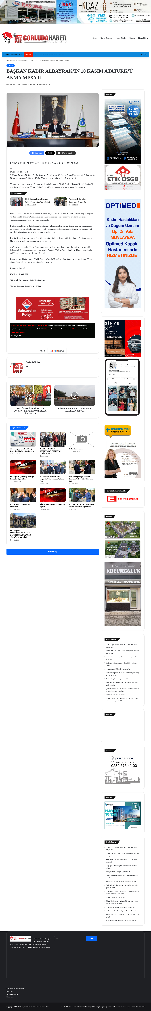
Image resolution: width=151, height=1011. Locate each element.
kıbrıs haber (10, 991)
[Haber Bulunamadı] (82, 439)
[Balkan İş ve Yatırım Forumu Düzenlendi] (23, 495)
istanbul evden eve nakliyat (15, 988)
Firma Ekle (142, 38)
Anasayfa (11, 60)
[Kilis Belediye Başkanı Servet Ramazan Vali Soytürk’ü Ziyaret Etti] (82, 467)
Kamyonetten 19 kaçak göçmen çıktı (118, 669)
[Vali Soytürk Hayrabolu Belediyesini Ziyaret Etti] (60, 201)
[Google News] (57, 350)
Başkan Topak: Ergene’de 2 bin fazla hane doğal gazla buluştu (54, 54)
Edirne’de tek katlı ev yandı (115, 695)
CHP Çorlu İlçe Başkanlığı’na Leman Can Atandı (122, 911)
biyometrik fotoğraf (12, 994)
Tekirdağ (18, 60)
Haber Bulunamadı (76, 449)
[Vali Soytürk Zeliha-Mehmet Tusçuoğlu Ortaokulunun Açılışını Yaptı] (53, 467)
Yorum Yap (52, 551)
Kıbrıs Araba (10, 997)
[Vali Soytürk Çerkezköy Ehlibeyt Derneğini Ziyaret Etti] (23, 467)
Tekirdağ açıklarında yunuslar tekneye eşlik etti (121, 679)
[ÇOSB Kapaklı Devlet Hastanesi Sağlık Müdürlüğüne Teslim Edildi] (16, 201)
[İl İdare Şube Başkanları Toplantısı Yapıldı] (53, 495)
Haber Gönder (121, 38)
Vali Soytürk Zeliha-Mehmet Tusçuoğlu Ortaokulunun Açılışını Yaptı (52, 479)
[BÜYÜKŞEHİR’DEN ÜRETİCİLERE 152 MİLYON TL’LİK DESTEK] (53, 439)
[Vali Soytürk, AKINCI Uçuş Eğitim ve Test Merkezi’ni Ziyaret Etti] (82, 495)
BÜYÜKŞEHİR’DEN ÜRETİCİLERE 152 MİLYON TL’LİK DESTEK (50, 451)
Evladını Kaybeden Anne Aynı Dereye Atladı (121, 921)
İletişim (132, 38)
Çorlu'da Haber (33, 362)
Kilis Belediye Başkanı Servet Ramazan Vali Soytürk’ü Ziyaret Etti (81, 479)
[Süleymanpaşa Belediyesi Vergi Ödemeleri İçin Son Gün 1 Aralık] (23, 439)
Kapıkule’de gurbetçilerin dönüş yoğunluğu (120, 907)
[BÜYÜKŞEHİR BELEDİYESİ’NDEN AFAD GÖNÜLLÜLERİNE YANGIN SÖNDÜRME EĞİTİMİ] (23, 520)
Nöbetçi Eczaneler (106, 38)
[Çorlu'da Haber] (34, 38)
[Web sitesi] (27, 366)
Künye (94, 38)
